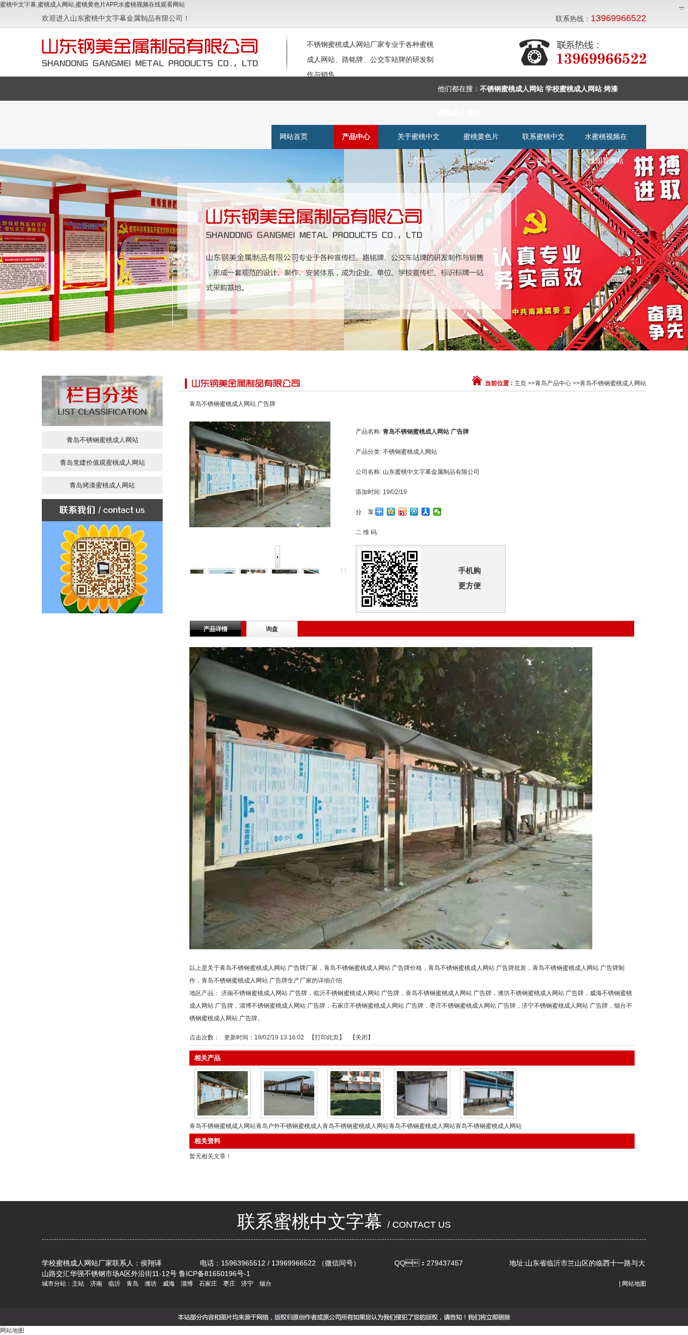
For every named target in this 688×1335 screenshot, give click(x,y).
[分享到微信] (437, 512)
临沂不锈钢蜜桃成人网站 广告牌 (356, 993)
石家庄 (207, 1283)
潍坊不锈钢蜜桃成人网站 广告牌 (541, 993)
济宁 (246, 1283)
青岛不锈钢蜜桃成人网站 (613, 383)
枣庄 (228, 1283)
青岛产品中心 (553, 383)
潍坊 (150, 1283)
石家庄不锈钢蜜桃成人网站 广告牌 (377, 1005)
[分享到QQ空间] (391, 512)
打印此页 (327, 1037)
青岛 (132, 1283)
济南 (95, 1283)
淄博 (186, 1283)
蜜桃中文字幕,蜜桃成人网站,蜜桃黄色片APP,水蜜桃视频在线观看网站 (92, 4)
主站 (78, 1283)
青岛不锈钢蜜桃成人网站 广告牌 (448, 993)
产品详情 (215, 629)
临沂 (113, 1283)
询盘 (272, 629)
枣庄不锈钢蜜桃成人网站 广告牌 (473, 1005)
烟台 (264, 1283)
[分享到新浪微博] (402, 512)
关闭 (362, 1037)
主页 (520, 383)
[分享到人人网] (426, 512)
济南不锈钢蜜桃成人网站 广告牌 (264, 993)
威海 (168, 1283)
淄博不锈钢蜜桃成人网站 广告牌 (282, 1005)
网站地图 (634, 1283)
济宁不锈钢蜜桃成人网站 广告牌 (565, 1005)
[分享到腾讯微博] (414, 512)
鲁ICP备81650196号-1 (214, 1274)
